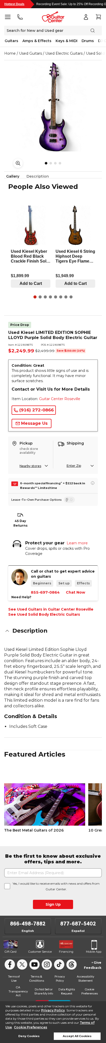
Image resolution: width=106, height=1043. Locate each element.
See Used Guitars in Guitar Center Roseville (50, 609)
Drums (88, 40)
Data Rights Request (66, 991)
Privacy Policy (53, 1010)
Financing (66, 951)
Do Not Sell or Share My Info (43, 991)
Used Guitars (30, 53)
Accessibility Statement (85, 978)
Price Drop (19, 325)
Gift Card (10, 951)
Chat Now (75, 592)
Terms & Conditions (36, 978)
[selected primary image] (53, 106)
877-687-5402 (78, 924)
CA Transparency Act (18, 991)
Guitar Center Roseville (59, 399)
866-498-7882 (28, 924)
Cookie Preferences (30, 1027)
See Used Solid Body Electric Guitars (44, 614)
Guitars (11, 40)
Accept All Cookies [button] (77, 1036)
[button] (53, 631)
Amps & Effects (36, 40)
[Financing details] (93, 483)
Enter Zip (74, 466)
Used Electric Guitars (64, 53)
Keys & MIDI (66, 40)
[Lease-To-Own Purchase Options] (69, 500)
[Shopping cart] (98, 17)
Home (10, 53)
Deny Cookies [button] (29, 1036)
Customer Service (40, 951)
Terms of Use (14, 978)
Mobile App (93, 951)
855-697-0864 (45, 592)
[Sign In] (86, 17)
